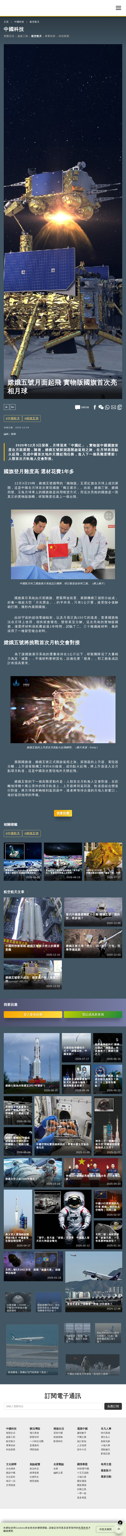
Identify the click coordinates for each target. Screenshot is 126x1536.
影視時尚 (58, 1441)
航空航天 (35, 22)
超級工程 (23, 36)
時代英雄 (105, 1433)
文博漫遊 (10, 1485)
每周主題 (106, 1464)
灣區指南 (34, 1449)
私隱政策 (83, 1528)
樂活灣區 (10, 866)
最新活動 (106, 1476)
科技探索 (64, 36)
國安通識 (81, 1481)
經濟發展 (34, 1473)
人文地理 (81, 1445)
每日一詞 (10, 1481)
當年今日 (106, 866)
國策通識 (81, 1485)
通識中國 (91, 866)
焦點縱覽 (35, 1464)
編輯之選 (58, 1473)
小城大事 (105, 1445)
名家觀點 (58, 1464)
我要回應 (63, 813)
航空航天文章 (14, 892)
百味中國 (58, 1433)
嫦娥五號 (32, 418)
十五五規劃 (83, 1473)
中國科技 (19, 22)
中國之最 (81, 1437)
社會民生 (34, 1477)
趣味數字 (81, 1433)
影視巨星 (105, 1453)
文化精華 (11, 1464)
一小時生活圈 (36, 1441)
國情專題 (82, 1464)
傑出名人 (105, 1437)
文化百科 (10, 1477)
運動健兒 (105, 1449)
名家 (55, 1468)
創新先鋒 (105, 1441)
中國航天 (14, 418)
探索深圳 (34, 1437)
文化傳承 (10, 1468)
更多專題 (81, 1497)
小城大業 (81, 1477)
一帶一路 (81, 1493)
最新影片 (106, 1470)
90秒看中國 (83, 1468)
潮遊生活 (58, 1428)
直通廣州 (34, 1445)
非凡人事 (106, 1428)
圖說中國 (10, 1473)
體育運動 (34, 1481)
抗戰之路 (81, 1489)
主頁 (6, 22)
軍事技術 (50, 36)
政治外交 (34, 1468)
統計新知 (81, 1441)
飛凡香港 (26, 866)
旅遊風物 (58, 1437)
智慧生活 (9, 36)
